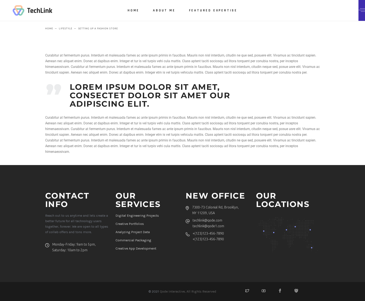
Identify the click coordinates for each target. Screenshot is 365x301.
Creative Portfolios (130, 224)
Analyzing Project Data (133, 232)
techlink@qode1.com (208, 226)
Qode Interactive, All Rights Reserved (188, 291)
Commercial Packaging (133, 240)
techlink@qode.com (207, 220)
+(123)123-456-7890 (208, 233)
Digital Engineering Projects (137, 216)
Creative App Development (136, 248)
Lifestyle (65, 28)
